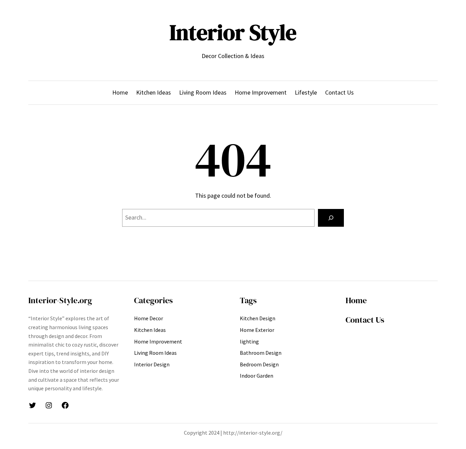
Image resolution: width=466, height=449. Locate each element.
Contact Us (365, 319)
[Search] (331, 218)
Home (356, 300)
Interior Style (233, 32)
